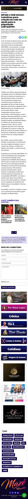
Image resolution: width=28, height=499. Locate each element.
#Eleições (18, 439)
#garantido (8, 451)
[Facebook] (20, 37)
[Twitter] (22, 37)
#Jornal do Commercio (12, 467)
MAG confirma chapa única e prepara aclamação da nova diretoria (6, 219)
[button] (24, 495)
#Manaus (7, 463)
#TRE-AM (6, 447)
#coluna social (9, 459)
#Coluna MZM (8, 455)
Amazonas (4, 12)
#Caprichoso (18, 447)
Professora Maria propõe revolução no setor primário (20, 218)
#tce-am (19, 435)
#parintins (7, 439)
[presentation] (12, 232)
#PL (23, 443)
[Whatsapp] (25, 37)
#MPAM (16, 443)
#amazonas (8, 435)
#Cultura (7, 443)
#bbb (5, 470)
